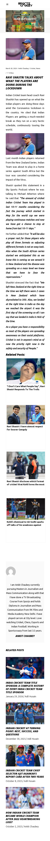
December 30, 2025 (16, 738)
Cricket (32, 68)
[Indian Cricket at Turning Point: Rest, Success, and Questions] (25, 713)
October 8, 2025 (14, 781)
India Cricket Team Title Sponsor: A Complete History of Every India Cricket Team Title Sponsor (25, 687)
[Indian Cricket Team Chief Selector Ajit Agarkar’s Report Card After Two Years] (25, 755)
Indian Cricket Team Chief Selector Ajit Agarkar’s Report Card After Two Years (25, 773)
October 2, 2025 (14, 826)
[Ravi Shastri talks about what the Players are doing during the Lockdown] (25, 572)
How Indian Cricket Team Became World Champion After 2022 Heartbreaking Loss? (23, 817)
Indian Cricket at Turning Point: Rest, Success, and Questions (23, 731)
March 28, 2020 (11, 68)
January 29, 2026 (14, 696)
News (38, 68)
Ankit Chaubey (23, 68)
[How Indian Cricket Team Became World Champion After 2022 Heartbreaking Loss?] (25, 798)
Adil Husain (30, 696)
